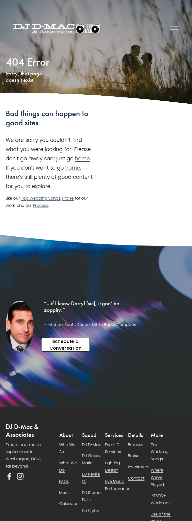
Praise (68, 198)
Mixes (64, 493)
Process (40, 205)
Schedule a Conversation (66, 344)
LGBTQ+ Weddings (160, 499)
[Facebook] (9, 476)
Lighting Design (112, 466)
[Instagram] (20, 476)
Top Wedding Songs (40, 198)
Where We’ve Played (157, 477)
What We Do (68, 466)
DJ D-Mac (91, 445)
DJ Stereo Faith (91, 496)
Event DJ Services (113, 448)
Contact (136, 478)
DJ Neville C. (91, 477)
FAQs (64, 481)
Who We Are (67, 448)
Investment (139, 467)
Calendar (68, 504)
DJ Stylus (90, 511)
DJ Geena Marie (92, 459)
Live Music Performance (117, 485)
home (82, 158)
